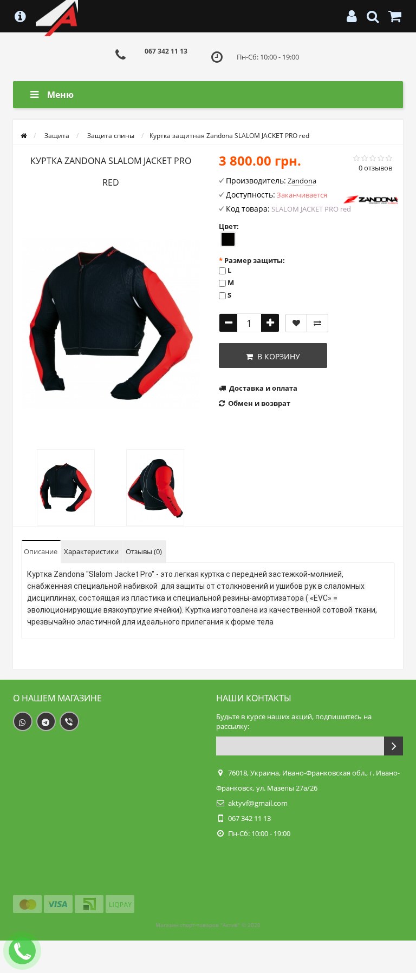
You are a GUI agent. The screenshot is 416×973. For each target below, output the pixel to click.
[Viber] (69, 721)
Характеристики (91, 551)
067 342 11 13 (166, 51)
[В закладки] (296, 323)
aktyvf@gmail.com (258, 803)
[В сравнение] (317, 323)
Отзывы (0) (144, 551)
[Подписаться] (393, 746)
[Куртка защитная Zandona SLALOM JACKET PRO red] (110, 324)
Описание (40, 551)
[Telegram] (46, 721)
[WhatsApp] (22, 721)
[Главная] (23, 135)
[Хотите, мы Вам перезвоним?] (22, 951)
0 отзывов (375, 168)
